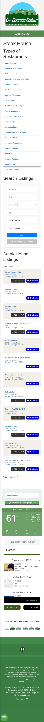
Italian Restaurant (12, 138)
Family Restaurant (12, 111)
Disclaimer (33, 687)
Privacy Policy (10, 687)
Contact (11, 690)
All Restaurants (11, 63)
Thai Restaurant (11, 170)
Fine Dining (9, 122)
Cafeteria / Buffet (12, 84)
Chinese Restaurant (13, 95)
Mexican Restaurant (13, 148)
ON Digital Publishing (22, 695)
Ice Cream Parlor (11, 127)
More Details (33, 281)
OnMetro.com (20, 693)
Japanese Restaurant (13, 143)
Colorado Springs (11, 276)
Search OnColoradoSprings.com (23, 503)
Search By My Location (23, 242)
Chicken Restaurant (13, 90)
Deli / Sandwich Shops (14, 106)
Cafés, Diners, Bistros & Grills (17, 79)
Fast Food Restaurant (14, 116)
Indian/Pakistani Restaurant (16, 132)
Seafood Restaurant (13, 159)
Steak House (10, 164)
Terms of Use (23, 687)
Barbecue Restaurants (14, 74)
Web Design (31, 693)
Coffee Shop (10, 100)
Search (22, 235)
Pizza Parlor (9, 154)
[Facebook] (22, 649)
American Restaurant (13, 68)
